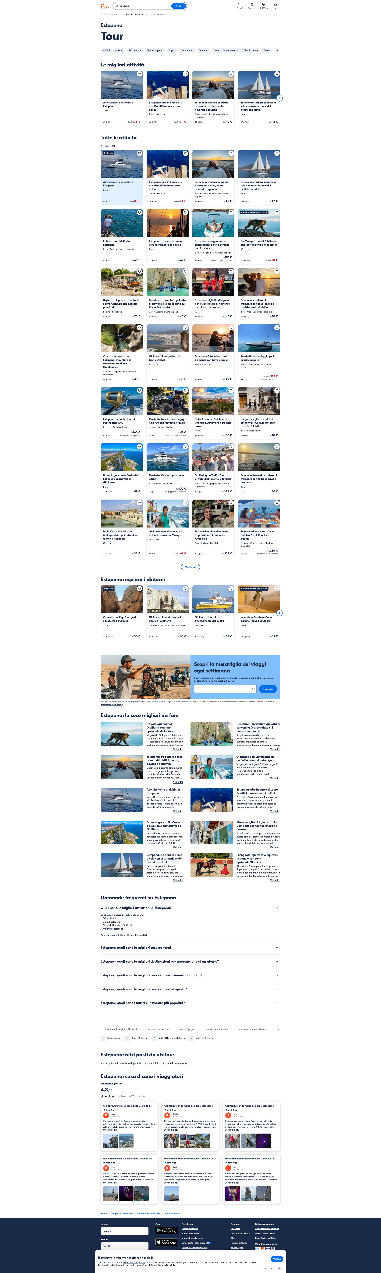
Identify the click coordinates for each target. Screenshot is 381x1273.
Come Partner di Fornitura (267, 1228)
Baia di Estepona (111, 922)
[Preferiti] (240, 4)
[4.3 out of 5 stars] (109, 1096)
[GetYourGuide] (105, 6)
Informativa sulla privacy (112, 704)
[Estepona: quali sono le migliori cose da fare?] (277, 947)
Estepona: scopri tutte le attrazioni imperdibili (124, 935)
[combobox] (142, 6)
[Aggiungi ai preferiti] (139, 74)
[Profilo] (275, 4)
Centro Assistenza (190, 1228)
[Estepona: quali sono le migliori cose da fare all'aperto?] (277, 989)
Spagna (114, 1213)
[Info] (113, 146)
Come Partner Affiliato (265, 1238)
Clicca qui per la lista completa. (171, 1063)
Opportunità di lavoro (241, 1233)
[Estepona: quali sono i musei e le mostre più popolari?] (277, 1003)
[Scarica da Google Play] (166, 1231)
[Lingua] (263, 4)
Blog (233, 1238)
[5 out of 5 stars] (129, 1110)
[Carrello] (251, 4)
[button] (122, 98)
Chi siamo (235, 1228)
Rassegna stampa (239, 1243)
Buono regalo (237, 1247)
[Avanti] (279, 98)
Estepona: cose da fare (148, 1213)
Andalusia (127, 1213)
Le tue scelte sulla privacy (194, 1243)
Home (104, 1213)
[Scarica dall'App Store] (166, 1242)
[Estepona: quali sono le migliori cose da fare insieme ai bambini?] (277, 975)
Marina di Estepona (113, 928)
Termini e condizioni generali (194, 1247)
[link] (122, 98)
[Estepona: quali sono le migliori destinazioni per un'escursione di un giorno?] (277, 961)
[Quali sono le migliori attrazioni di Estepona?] (277, 908)
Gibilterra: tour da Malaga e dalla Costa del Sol (127, 1106)
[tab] (121, 1029)
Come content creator (265, 1233)
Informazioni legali (190, 1233)
